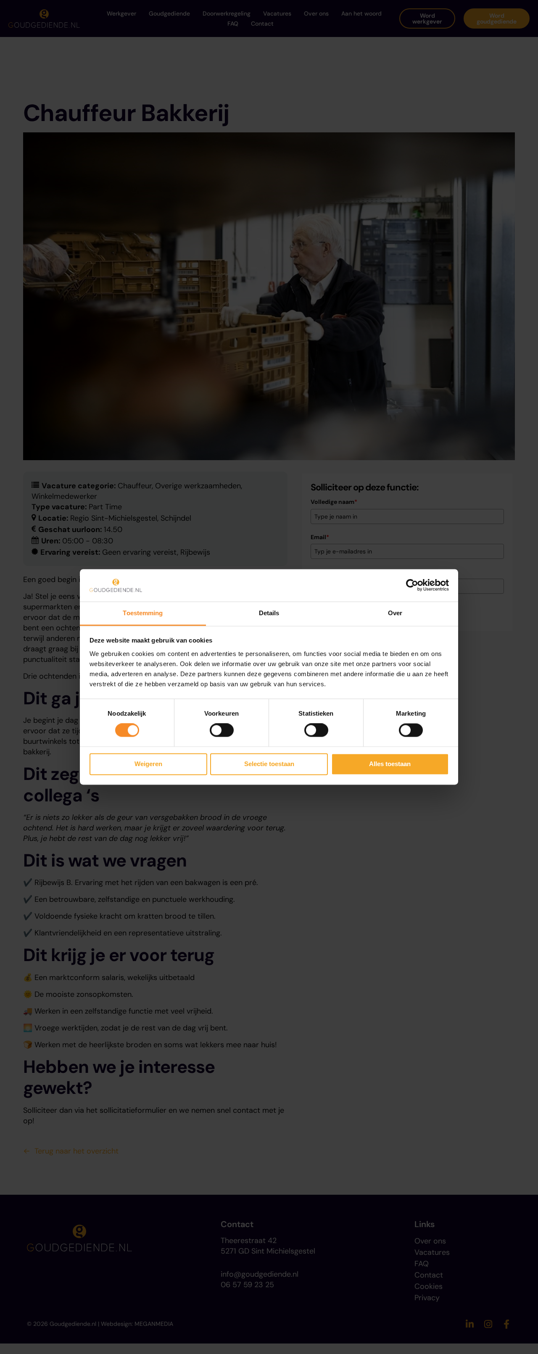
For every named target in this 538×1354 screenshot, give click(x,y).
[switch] (222, 730)
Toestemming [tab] (143, 612)
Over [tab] (395, 612)
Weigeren (148, 763)
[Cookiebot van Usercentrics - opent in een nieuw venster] (412, 585)
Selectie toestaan (269, 763)
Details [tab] (269, 612)
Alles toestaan (390, 763)
